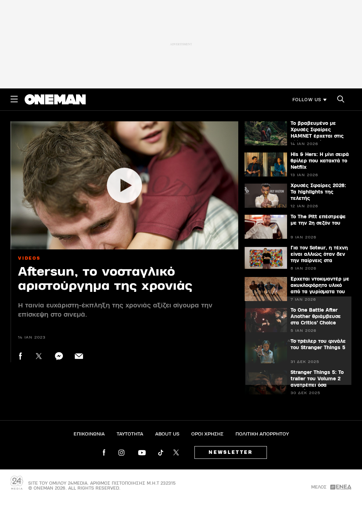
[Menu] (14, 99)
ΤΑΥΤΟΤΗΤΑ (130, 434)
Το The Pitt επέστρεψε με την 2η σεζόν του (318, 220)
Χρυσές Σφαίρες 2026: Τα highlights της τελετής (318, 192)
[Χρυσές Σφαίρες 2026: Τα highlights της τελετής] (266, 196)
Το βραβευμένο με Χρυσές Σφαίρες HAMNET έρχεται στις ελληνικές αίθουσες (317, 133)
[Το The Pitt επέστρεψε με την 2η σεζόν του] (266, 227)
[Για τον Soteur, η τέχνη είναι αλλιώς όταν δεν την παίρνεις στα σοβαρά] (266, 258)
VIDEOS (29, 258)
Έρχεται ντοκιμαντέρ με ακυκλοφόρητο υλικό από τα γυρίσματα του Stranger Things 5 (320, 289)
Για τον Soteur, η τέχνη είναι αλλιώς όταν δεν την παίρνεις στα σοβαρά (319, 258)
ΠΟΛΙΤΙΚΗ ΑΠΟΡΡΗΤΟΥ (262, 434)
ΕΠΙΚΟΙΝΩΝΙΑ (89, 434)
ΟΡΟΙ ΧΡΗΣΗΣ (207, 434)
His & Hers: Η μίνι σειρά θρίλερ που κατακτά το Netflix (320, 161)
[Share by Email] (79, 356)
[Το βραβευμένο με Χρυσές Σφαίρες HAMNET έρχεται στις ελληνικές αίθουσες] (266, 133)
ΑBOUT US (167, 434)
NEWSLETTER (231, 452)
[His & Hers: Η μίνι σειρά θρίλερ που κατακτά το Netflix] (266, 164)
